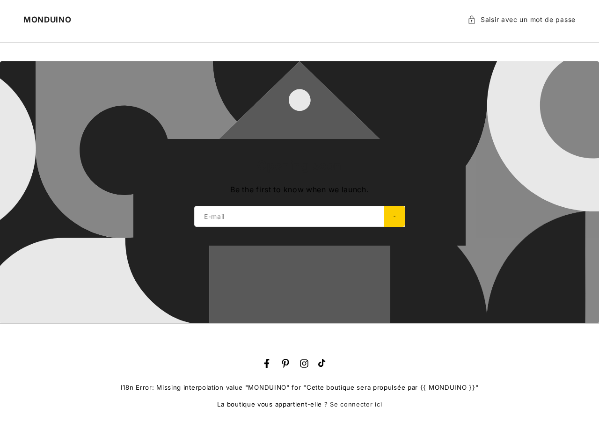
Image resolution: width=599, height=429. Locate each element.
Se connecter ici (356, 404)
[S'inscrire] (394, 216)
